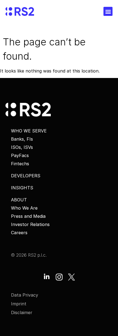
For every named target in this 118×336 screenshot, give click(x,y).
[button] (108, 11)
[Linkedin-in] (46, 276)
